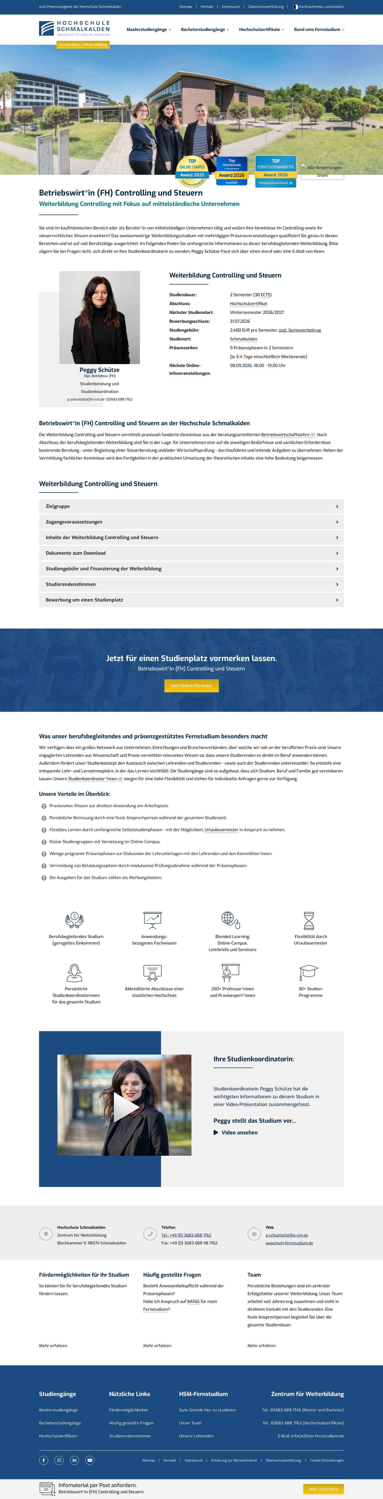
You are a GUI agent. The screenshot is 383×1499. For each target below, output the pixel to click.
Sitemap (185, 6)
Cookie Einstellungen (327, 1460)
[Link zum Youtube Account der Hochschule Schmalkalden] (89, 1460)
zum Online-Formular (191, 685)
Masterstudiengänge (147, 29)
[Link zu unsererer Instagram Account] (59, 1460)
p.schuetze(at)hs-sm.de (85, 399)
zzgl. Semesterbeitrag (300, 330)
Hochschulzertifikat (248, 303)
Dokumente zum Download (76, 553)
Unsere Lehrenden (196, 1436)
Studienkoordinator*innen (92, 778)
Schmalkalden (243, 339)
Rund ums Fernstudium (317, 29)
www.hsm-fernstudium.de (289, 1243)
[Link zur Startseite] (74, 29)
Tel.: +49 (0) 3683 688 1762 (186, 1235)
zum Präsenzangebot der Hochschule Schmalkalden (80, 6)
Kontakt (207, 6)
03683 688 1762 (119, 399)
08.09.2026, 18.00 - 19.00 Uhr (258, 365)
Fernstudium (155, 1309)
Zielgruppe (58, 506)
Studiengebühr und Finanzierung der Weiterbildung (103, 569)
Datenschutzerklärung (266, 6)
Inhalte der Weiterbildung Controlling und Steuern (102, 537)
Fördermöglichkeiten (128, 1410)
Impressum (231, 6)
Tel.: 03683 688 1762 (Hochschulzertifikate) (303, 1423)
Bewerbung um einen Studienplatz (84, 600)
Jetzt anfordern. (323, 1489)
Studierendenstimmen (71, 584)
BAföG (193, 1301)
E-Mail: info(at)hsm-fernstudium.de (311, 1436)
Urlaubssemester (221, 829)
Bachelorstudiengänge (203, 29)
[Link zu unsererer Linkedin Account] (74, 1460)
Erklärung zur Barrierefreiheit (234, 1460)
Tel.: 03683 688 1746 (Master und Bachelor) (303, 1410)
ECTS (265, 295)
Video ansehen (239, 1132)
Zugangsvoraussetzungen (74, 522)
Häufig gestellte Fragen (131, 1423)
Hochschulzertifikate (259, 29)
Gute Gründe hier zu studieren (207, 1410)
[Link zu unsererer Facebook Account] (43, 1460)
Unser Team (190, 1423)
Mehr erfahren (53, 1345)
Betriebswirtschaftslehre (285, 434)
